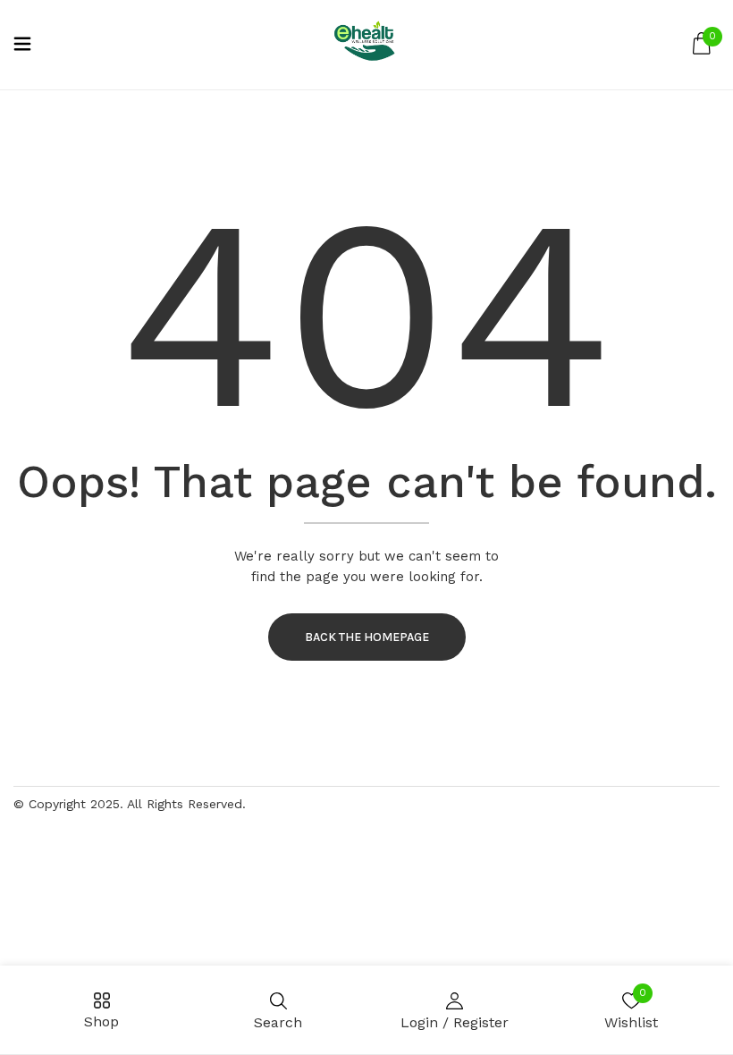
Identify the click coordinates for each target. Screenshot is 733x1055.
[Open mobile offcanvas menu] (22, 45)
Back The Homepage (367, 637)
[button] (702, 44)
